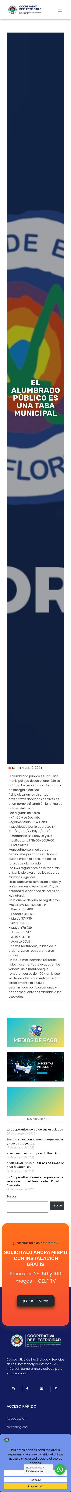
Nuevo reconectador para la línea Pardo (35, 1153)
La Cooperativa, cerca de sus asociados (35, 1129)
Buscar (11, 1196)
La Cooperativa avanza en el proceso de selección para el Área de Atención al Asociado (35, 1181)
